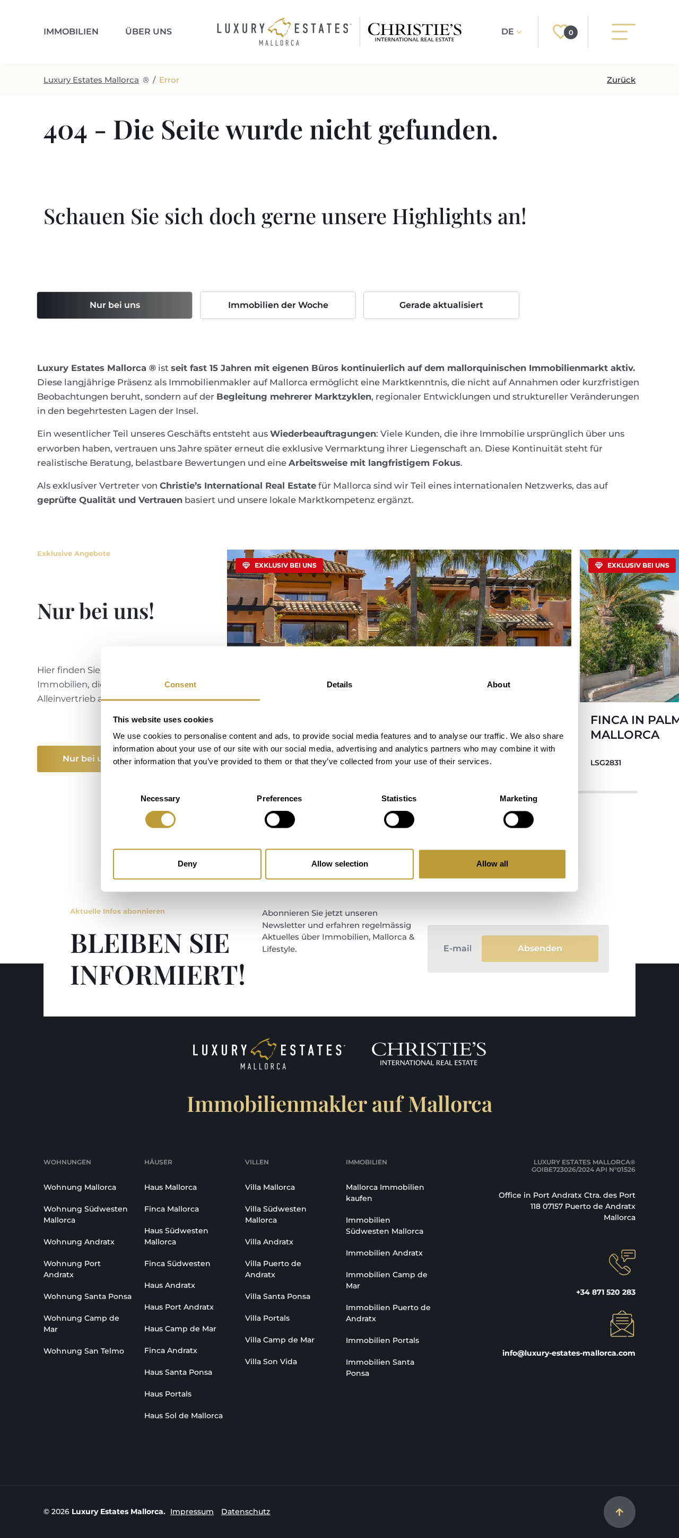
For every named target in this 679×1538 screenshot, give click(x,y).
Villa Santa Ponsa (277, 1296)
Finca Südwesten (177, 1263)
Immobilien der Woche (278, 305)
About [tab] (498, 684)
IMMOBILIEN (71, 31)
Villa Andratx (269, 1242)
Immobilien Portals (382, 1340)
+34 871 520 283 (606, 1292)
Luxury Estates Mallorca (91, 80)
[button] (621, 665)
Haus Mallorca (170, 1187)
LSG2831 (605, 762)
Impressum (192, 1511)
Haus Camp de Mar (180, 1328)
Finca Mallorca (171, 1209)
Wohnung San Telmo (83, 1351)
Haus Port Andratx (179, 1307)
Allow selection (339, 863)
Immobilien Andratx (384, 1253)
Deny (187, 863)
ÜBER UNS (148, 31)
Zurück (621, 80)
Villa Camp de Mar (280, 1340)
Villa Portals (267, 1318)
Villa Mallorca (270, 1187)
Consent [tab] (180, 684)
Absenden (540, 948)
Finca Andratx (170, 1350)
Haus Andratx (169, 1285)
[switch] (280, 819)
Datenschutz (245, 1511)
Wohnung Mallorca (79, 1187)
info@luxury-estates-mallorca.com (569, 1353)
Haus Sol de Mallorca (183, 1415)
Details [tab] (340, 684)
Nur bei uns (115, 305)
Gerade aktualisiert (441, 305)
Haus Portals (167, 1394)
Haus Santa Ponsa (178, 1372)
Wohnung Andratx (79, 1242)
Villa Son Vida (271, 1361)
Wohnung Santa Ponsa (87, 1296)
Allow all (492, 863)
